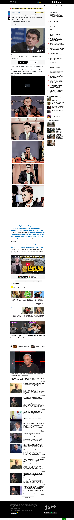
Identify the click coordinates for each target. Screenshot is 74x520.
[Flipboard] (58, 2)
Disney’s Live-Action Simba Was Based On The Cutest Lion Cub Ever (57, 99)
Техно (52, 5)
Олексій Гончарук (19, 281)
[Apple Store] (47, 512)
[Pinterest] (60, 2)
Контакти (30, 510)
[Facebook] (9, 12)
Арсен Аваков (28, 281)
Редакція (26, 510)
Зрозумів (64, 519)
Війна (41, 5)
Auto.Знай (32, 5)
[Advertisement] (28, 215)
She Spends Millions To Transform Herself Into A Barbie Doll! (39, 316)
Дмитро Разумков (37, 281)
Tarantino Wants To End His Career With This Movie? (16, 300)
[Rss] (56, 2)
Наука (61, 5)
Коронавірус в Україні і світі (30, 8)
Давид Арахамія (15, 283)
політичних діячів (38, 54)
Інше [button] (65, 5)
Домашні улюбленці (24, 5)
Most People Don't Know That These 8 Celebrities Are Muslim (57, 112)
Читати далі (27, 497)
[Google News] (54, 506)
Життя (37, 5)
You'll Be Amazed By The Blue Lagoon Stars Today (28, 316)
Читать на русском (39, 12)
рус (14, 1)
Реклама (22, 510)
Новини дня (39, 8)
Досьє (16, 5)
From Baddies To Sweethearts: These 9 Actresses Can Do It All (58, 107)
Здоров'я (57, 5)
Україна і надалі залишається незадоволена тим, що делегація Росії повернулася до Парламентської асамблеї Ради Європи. (27, 245)
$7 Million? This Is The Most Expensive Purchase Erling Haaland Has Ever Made (39, 302)
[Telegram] (52, 2)
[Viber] (54, 2)
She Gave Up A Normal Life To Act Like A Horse (17, 316)
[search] (63, 2)
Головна (12, 5)
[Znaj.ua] (37, 2)
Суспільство (47, 5)
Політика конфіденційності (15, 510)
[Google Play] (53, 512)
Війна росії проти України (17, 8)
